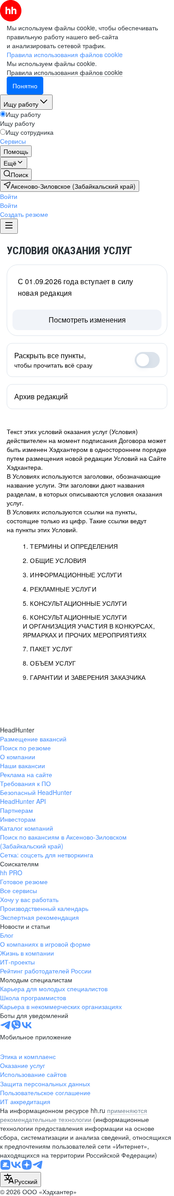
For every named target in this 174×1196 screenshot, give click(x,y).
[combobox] (20, 1179)
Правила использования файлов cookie (65, 72)
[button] (8, 196)
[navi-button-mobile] (9, 226)
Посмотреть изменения (87, 320)
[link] (16, 174)
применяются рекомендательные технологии (73, 1115)
